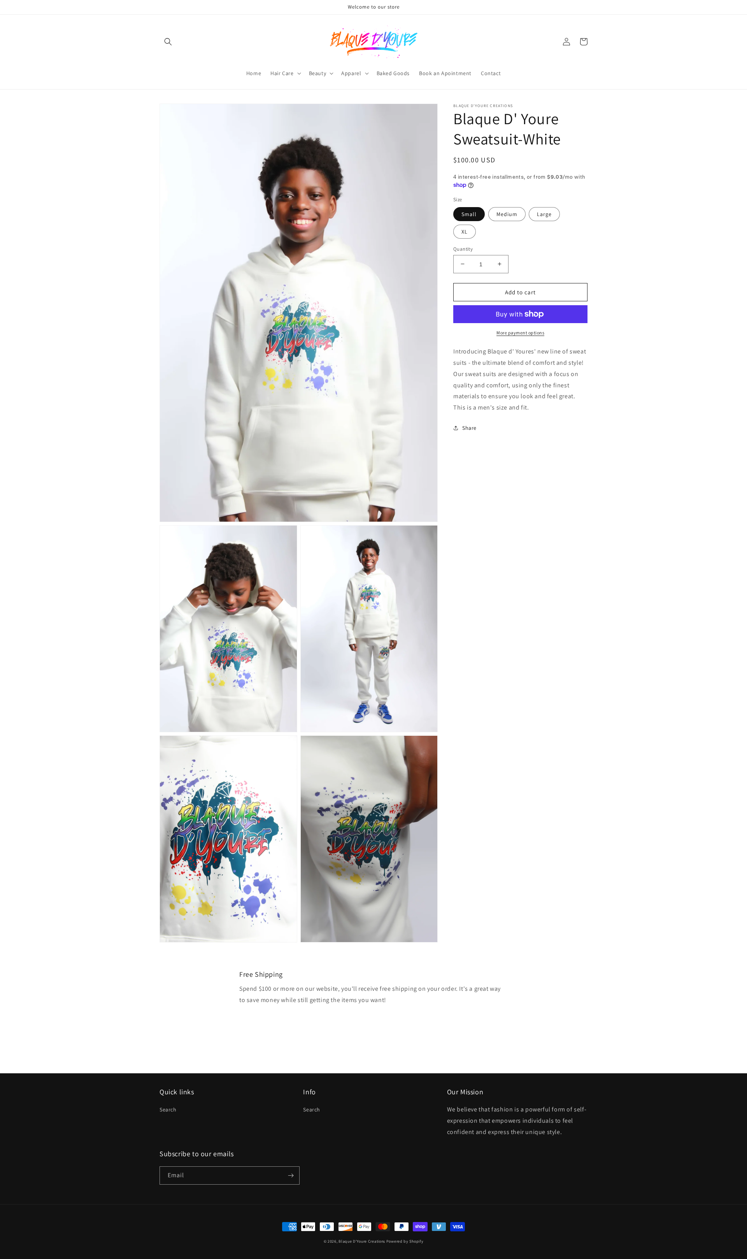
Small (469, 213)
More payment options (520, 333)
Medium (506, 213)
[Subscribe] (290, 1175)
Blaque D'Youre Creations (362, 1241)
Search (168, 1109)
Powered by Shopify (405, 1241)
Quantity (463, 248)
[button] (168, 41)
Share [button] (469, 427)
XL (464, 231)
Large (544, 213)
